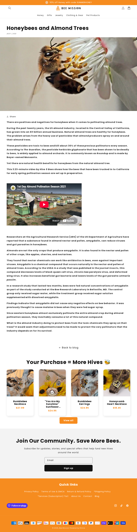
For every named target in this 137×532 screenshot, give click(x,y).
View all (68, 420)
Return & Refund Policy (79, 491)
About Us (76, 496)
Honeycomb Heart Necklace (117, 403)
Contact (87, 496)
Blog (97, 496)
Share (13, 116)
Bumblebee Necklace (20, 403)
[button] (10, 8)
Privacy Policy (31, 491)
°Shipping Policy (102, 491)
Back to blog (70, 347)
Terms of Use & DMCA (52, 491)
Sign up (68, 468)
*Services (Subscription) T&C (53, 496)
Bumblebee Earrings (85, 403)
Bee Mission (64, 528)
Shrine (82, 528)
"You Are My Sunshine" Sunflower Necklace (52, 404)
